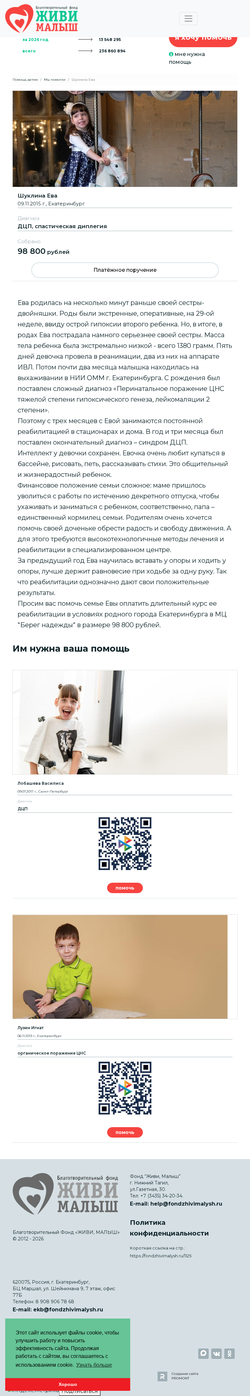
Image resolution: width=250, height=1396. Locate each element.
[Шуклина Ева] (125, 138)
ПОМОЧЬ (125, 888)
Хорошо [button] (68, 1384)
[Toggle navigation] (188, 18)
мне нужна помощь (187, 58)
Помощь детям (25, 79)
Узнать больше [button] (94, 1365)
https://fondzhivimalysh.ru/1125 (160, 1255)
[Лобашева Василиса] (125, 722)
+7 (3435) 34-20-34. (161, 1196)
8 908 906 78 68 (54, 1302)
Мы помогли (54, 79)
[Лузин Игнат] (125, 967)
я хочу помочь (203, 37)
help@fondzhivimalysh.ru (186, 1204)
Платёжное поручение (125, 270)
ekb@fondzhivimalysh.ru (68, 1309)
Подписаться (80, 1391)
